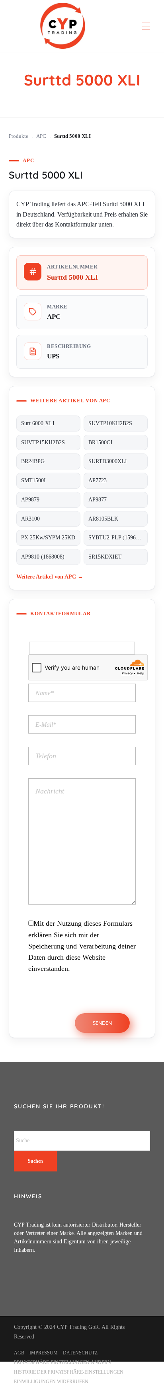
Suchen (35, 1161)
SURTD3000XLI (107, 461)
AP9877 (97, 500)
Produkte (18, 136)
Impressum (43, 1353)
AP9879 (30, 500)
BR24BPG (33, 461)
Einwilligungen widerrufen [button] (51, 1381)
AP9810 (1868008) (42, 557)
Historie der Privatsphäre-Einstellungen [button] (68, 1372)
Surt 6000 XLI (38, 423)
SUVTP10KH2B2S (110, 423)
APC (41, 136)
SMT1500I (33, 480)
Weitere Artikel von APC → (49, 576)
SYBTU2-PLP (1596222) (117, 538)
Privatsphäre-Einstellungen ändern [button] (62, 1362)
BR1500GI (100, 442)
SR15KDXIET (105, 557)
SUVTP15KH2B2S (43, 442)
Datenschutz (80, 1353)
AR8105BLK (103, 519)
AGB (19, 1353)
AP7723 (97, 480)
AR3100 (30, 519)
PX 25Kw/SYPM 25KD (48, 538)
